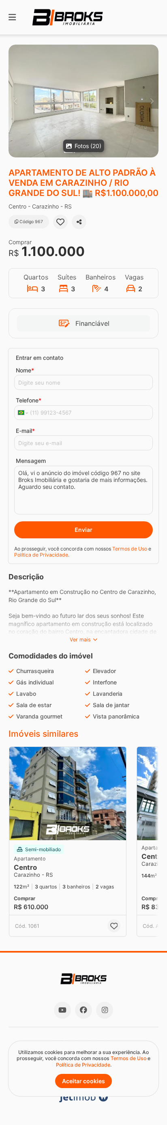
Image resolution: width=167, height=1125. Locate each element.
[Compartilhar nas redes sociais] (79, 222)
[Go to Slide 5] (76, 829)
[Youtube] (62, 1010)
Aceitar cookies (83, 1081)
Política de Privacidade (41, 555)
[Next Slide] (151, 101)
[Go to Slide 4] (71, 829)
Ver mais (80, 640)
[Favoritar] (60, 222)
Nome (25, 370)
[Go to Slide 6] (82, 829)
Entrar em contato (39, 357)
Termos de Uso (129, 549)
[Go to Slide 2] (59, 829)
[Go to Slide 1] (53, 829)
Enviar (83, 529)
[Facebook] (83, 1010)
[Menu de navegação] (12, 17)
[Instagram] (104, 1010)
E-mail (25, 430)
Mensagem (31, 460)
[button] (83, 101)
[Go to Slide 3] (65, 829)
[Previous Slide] (15, 101)
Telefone (28, 400)
